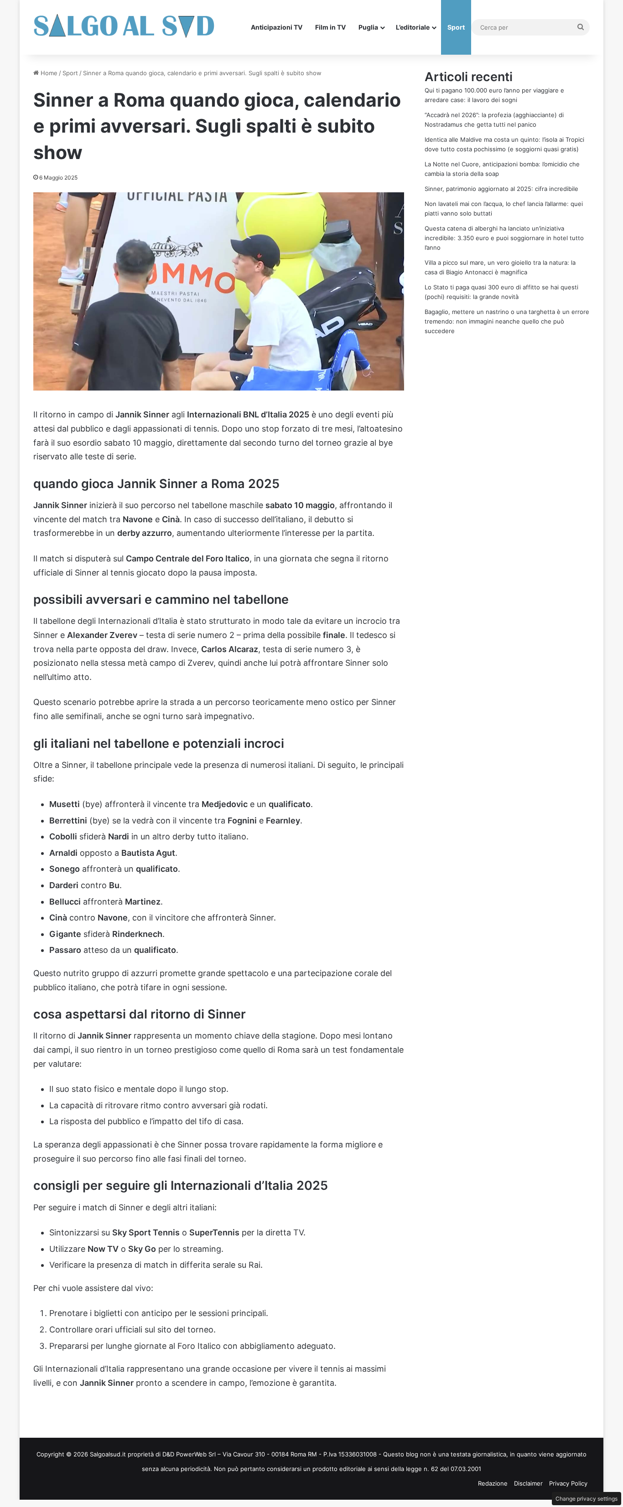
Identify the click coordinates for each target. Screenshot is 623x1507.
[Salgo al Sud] (124, 27)
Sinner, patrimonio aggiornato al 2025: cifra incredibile (501, 188)
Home (48, 73)
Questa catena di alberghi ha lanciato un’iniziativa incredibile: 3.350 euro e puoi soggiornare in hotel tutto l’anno (504, 238)
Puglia (368, 27)
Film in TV (330, 27)
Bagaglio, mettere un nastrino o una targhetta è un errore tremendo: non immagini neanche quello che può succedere (507, 321)
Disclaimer (528, 1483)
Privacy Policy (568, 1483)
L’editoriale (413, 27)
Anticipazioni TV (276, 27)
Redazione (493, 1483)
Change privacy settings (587, 1498)
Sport (456, 27)
